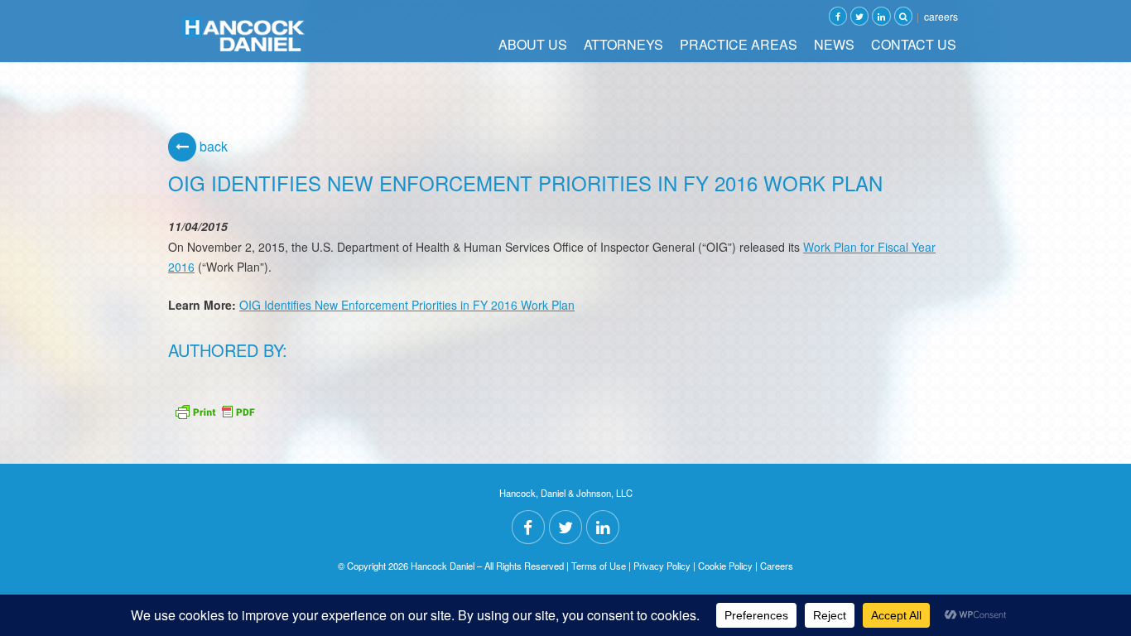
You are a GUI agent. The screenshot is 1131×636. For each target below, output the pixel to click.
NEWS (834, 44)
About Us (532, 44)
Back (212, 146)
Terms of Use (598, 565)
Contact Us (913, 44)
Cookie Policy (725, 565)
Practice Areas (738, 44)
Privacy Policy (662, 565)
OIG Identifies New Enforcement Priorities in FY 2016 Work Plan (407, 304)
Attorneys (623, 44)
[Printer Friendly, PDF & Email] (214, 410)
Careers (941, 16)
